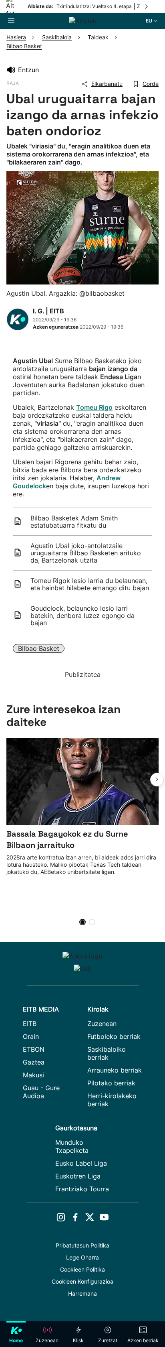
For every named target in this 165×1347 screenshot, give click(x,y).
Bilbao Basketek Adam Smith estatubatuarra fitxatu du (74, 521)
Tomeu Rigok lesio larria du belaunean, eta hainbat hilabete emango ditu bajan (89, 584)
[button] (157, 779)
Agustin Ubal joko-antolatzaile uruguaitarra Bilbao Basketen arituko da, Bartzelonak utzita (85, 553)
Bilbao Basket (38, 648)
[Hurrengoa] (147, 6)
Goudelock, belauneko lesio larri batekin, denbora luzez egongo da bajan (82, 615)
